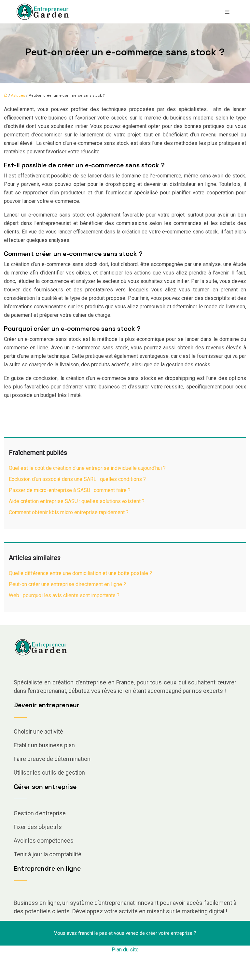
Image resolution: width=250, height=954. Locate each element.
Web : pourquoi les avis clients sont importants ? (64, 595)
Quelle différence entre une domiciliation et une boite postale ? (80, 573)
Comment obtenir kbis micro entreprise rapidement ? (69, 512)
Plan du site (125, 950)
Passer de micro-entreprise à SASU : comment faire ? (70, 490)
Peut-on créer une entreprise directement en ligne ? (67, 584)
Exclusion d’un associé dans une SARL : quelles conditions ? (77, 479)
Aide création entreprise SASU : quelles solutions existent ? (77, 501)
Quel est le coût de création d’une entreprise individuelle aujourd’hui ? (87, 468)
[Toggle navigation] (227, 12)
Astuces (18, 95)
